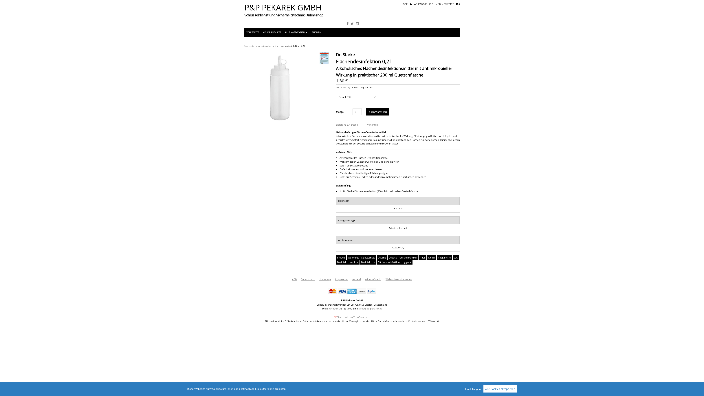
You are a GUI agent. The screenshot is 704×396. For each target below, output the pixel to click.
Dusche (382, 257)
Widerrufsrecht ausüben (399, 279)
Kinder (431, 257)
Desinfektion (368, 262)
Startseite (252, 32)
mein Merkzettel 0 (447, 4)
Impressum (341, 279)
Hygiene (406, 262)
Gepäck (393, 257)
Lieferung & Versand (347, 124)
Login (405, 4)
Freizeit (341, 257)
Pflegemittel (444, 257)
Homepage (325, 279)
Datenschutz (308, 279)
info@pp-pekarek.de (371, 308)
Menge (340, 111)
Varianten (372, 124)
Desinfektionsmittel (347, 262)
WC (456, 257)
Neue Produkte (272, 32)
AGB (294, 279)
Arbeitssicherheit (267, 45)
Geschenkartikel (408, 257)
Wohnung (353, 257)
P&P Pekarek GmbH (283, 7)
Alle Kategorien (295, 32)
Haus (422, 257)
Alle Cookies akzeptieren (500, 389)
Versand (356, 279)
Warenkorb (423, 4)
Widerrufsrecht (373, 279)
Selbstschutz (368, 257)
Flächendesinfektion (389, 262)
